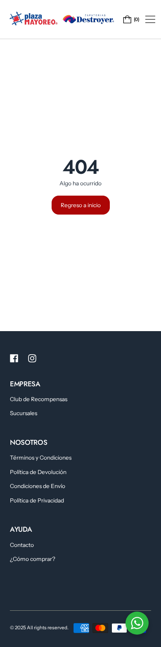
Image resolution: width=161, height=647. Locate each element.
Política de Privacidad (37, 500)
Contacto (22, 545)
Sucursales (23, 413)
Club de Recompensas (38, 399)
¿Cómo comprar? (32, 559)
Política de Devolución (38, 472)
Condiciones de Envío (37, 486)
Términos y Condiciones (40, 457)
